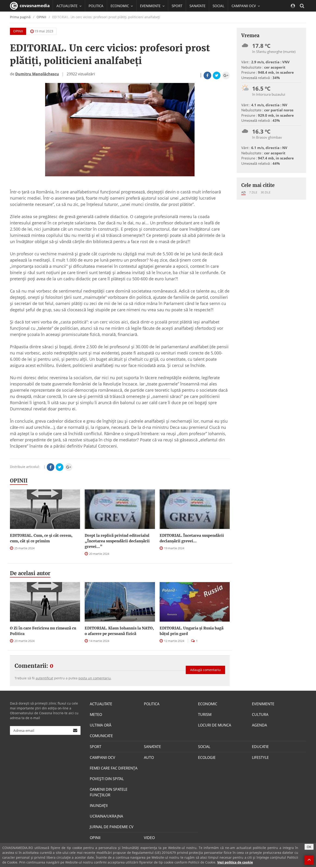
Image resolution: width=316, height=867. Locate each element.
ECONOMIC (207, 703)
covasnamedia (34, 5)
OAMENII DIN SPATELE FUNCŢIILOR (108, 792)
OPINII (18, 31)
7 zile (253, 192)
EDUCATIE (64, 17)
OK (309, 847)
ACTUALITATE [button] (67, 5)
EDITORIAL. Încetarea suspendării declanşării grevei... (192, 538)
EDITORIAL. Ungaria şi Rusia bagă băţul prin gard (191, 631)
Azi (243, 192)
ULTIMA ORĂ (100, 725)
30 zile (265, 192)
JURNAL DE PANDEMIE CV (111, 826)
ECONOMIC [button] (120, 5)
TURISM (204, 714)
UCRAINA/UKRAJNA (106, 816)
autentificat (44, 678)
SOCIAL (218, 5)
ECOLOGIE (207, 757)
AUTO (149, 757)
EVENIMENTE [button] (150, 5)
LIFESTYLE (260, 757)
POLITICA (96, 5)
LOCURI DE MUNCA (214, 725)
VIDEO (149, 837)
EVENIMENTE (263, 703)
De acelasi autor (30, 573)
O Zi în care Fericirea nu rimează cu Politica (43, 631)
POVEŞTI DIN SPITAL (107, 778)
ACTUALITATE (101, 703)
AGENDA (259, 725)
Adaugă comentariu (205, 670)
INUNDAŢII (99, 805)
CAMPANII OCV (102, 757)
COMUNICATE (101, 735)
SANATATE (197, 5)
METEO (96, 714)
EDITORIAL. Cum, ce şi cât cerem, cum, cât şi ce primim (41, 538)
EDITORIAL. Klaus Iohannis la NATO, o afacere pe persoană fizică (119, 631)
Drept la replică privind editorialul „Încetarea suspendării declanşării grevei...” (117, 541)
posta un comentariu (94, 678)
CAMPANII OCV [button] (244, 5)
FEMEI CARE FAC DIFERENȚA (113, 768)
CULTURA (260, 714)
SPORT (177, 5)
